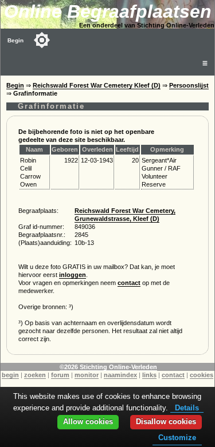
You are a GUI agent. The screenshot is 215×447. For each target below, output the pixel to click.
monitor (87, 374)
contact (129, 282)
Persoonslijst (189, 85)
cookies (201, 374)
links (149, 374)
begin (10, 374)
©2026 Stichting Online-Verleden (108, 366)
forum (60, 374)
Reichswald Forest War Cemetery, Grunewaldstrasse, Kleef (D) (125, 214)
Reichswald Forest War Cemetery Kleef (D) (97, 85)
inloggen (72, 274)
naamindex (120, 374)
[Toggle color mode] (41, 40)
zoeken (35, 374)
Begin (15, 40)
